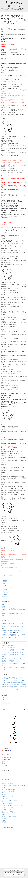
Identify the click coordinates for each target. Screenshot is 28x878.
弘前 (24, 684)
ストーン (8, 680)
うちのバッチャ (7, 589)
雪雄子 (8, 689)
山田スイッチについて (7, 578)
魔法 (18, 689)
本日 (21, 686)
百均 (6, 688)
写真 (8, 684)
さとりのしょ (5, 794)
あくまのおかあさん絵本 (8, 791)
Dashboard (21, 875)
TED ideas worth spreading (8, 789)
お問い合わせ (5, 596)
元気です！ (5, 604)
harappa (4, 782)
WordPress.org (5, 703)
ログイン (4, 697)
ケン (15, 678)
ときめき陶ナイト (6, 798)
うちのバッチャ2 (7, 593)
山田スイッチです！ (7, 606)
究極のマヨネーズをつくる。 (9, 647)
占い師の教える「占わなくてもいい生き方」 (13, 623)
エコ (5, 679)
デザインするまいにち (7, 796)
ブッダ (14, 682)
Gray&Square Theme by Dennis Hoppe (14, 872)
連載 (5, 689)
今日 (4, 684)
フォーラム (5, 29)
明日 (7, 686)
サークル (20, 678)
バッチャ (9, 682)
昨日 (10, 686)
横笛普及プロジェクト (7, 809)
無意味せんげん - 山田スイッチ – (14, 4)
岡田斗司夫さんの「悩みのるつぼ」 (11, 662)
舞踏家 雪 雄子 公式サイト (9, 816)
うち (10, 677)
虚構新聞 (4, 818)
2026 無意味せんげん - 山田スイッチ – (14, 870)
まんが (4, 585)
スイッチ (4, 625)
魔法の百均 (6, 591)
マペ (17, 682)
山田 (16, 684)
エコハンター (6, 583)
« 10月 (3, 763)
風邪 (14, 689)
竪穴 (10, 688)
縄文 (14, 688)
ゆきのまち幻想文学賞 (7, 645)
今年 (23, 682)
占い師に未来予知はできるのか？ (10, 608)
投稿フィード (5, 699)
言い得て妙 (5, 820)
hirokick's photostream (7, 783)
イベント (23, 677)
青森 (11, 689)
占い (11, 684)
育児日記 (5, 582)
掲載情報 (5, 594)
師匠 (19, 684)
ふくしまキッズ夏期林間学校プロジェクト (12, 800)
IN (3, 677)
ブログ (24, 28)
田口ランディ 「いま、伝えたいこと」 (12, 813)
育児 (22, 688)
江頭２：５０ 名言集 (7, 811)
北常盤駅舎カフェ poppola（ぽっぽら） (12, 658)
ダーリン (11, 680)
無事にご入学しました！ (8, 660)
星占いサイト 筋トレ (7, 807)
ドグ (15, 680)
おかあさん (15, 677)
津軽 (24, 686)
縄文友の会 (5, 814)
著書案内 (5, 580)
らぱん (3, 802)
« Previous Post (6, 571)
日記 (4, 686)
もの (19, 677)
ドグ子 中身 (5, 637)
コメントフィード (6, 701)
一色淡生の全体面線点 (7, 803)
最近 (17, 686)
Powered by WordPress (11, 874)
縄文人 (18, 688)
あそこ (5, 677)
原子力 (10, 29)
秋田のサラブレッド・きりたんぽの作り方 (12, 652)
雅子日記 (4, 822)
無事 (3, 688)
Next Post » (23, 571)
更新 (13, 686)
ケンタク (4, 793)
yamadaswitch (12, 28)
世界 (20, 682)
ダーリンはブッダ (7, 587)
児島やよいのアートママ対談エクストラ (12, 805)
